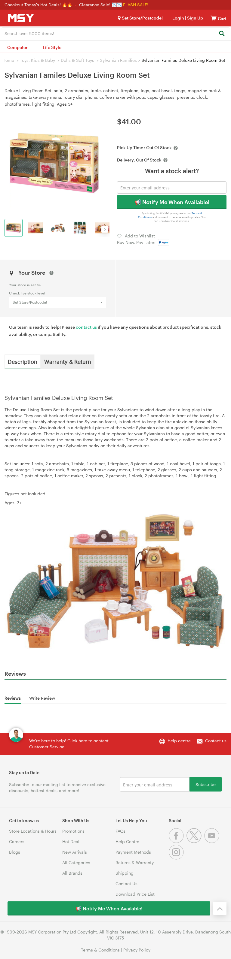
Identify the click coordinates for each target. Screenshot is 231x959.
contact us (86, 327)
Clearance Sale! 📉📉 (100, 4)
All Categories (76, 862)
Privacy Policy (136, 949)
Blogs (14, 852)
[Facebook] (177, 841)
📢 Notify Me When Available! (171, 202)
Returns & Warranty (135, 862)
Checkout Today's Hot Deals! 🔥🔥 (39, 4)
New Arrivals (74, 852)
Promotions (73, 831)
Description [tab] (22, 361)
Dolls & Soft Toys (77, 60)
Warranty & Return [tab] (67, 361)
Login (178, 17)
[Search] (221, 34)
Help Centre (127, 841)
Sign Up (194, 17)
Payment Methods (133, 852)
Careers (16, 841)
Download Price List (135, 894)
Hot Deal (70, 841)
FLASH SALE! (135, 4)
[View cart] (214, 17)
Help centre (179, 740)
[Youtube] (212, 841)
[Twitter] (195, 841)
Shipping (125, 873)
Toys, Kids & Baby (37, 60)
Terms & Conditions (100, 949)
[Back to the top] (219, 908)
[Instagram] (177, 858)
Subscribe (206, 784)
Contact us (215, 740)
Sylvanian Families (118, 60)
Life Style (52, 47)
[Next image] (104, 229)
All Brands (72, 873)
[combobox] (115, 33)
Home (8, 60)
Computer (17, 47)
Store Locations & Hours (33, 831)
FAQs (120, 831)
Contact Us (126, 883)
